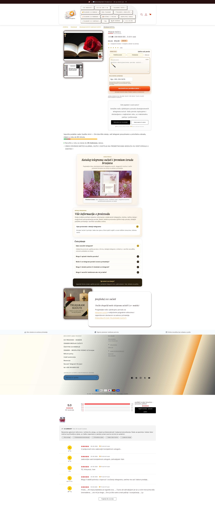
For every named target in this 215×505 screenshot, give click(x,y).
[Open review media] (62, 419)
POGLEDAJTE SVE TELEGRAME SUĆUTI (111, 318)
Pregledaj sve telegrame (121, 122)
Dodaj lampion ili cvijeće (140, 122)
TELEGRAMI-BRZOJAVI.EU (99, 393)
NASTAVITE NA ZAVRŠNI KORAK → (130, 88)
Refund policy (68, 354)
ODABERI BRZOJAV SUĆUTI (73, 343)
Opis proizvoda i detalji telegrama (88, 227)
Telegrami (74, 27)
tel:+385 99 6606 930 (71, 367)
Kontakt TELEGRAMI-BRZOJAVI (117, 351)
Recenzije (67, 360)
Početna (65, 27)
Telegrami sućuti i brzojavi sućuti (90, 27)
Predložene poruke (118, 54)
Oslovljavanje (135, 54)
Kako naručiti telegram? (84, 246)
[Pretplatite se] (96, 377)
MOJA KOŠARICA (112, 339)
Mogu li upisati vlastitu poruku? (87, 256)
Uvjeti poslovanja (70, 357)
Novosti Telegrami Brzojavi (73, 364)
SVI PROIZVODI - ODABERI (73, 340)
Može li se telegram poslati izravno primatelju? (92, 262)
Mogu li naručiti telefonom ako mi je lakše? (91, 272)
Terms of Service (113, 344)
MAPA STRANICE (112, 355)
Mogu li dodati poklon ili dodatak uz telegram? (92, 267)
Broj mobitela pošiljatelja (116, 75)
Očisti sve (147, 54)
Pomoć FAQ (110, 347)
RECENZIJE (110, 353)
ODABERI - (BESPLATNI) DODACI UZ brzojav (79, 350)
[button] (87, 8)
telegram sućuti (101, 312)
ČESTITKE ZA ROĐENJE (72, 347)
